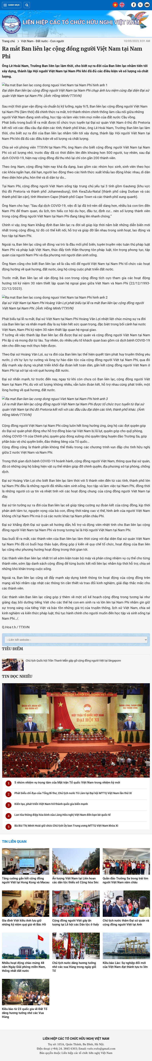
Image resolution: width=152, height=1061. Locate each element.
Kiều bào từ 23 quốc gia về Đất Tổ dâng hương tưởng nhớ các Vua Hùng (24, 1013)
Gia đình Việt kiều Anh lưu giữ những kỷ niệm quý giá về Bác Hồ (24, 922)
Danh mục (14, 5)
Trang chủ (8, 41)
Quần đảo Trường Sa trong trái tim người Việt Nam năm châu (125, 880)
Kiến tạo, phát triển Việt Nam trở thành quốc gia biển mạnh (51, 804)
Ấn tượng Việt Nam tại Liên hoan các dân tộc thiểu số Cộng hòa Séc (75, 880)
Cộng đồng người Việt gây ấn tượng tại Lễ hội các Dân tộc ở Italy (75, 922)
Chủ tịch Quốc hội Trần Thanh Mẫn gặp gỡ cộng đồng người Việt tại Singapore (73, 660)
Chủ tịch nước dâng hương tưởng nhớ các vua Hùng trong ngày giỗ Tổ (74, 967)
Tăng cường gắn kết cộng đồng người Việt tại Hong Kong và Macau (25, 880)
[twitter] (140, 4)
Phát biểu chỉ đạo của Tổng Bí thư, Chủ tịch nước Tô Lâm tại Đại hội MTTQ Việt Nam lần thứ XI (73, 793)
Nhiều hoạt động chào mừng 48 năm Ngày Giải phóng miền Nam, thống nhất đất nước (24, 967)
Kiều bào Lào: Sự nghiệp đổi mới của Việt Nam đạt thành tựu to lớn (125, 965)
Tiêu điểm (12, 648)
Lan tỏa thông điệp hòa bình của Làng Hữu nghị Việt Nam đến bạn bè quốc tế (62, 814)
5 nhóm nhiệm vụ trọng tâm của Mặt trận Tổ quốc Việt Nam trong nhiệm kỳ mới (67, 782)
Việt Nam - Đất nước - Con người (42, 41)
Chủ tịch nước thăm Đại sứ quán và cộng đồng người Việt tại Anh (126, 922)
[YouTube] (147, 4)
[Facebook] (133, 4)
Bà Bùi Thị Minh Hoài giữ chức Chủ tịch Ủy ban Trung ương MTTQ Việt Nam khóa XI (66, 825)
